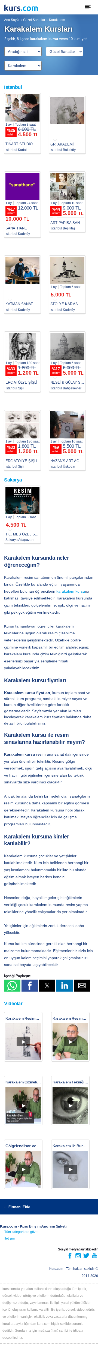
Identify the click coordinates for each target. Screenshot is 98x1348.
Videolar (13, 1003)
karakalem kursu (70, 591)
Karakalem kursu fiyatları (35, 680)
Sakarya (13, 480)
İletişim (9, 1238)
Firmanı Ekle (19, 1207)
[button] (12, 986)
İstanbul (13, 87)
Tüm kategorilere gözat (21, 1232)
